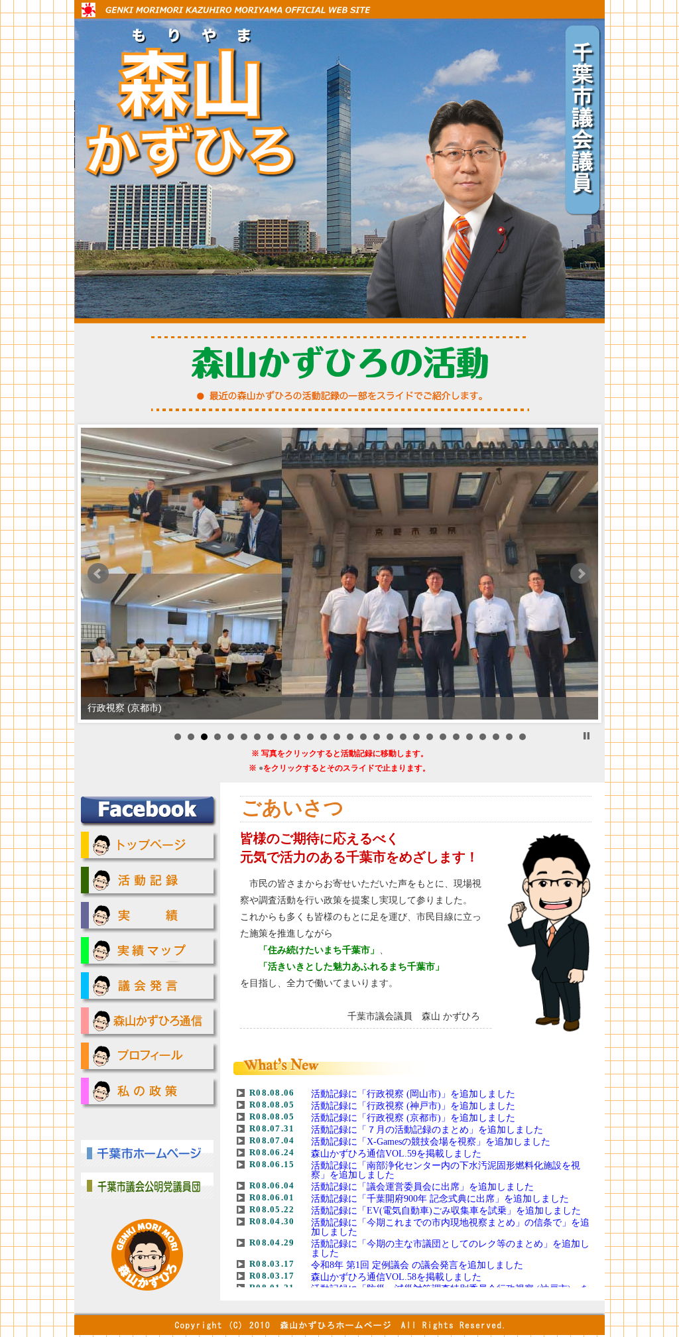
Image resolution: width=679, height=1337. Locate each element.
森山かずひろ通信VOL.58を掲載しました (396, 1277)
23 (469, 736)
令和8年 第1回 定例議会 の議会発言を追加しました (417, 1265)
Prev (98, 573)
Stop (586, 735)
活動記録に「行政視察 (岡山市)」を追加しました (413, 1094)
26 (509, 736)
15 (363, 736)
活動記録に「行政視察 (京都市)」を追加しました (413, 1118)
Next (580, 573)
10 (297, 736)
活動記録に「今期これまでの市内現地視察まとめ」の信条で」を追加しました (450, 1227)
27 (522, 736)
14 (350, 736)
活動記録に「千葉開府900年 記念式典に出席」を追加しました (440, 1199)
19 (416, 736)
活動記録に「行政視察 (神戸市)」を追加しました (413, 1106)
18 (403, 736)
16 (376, 736)
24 (482, 736)
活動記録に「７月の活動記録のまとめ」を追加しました (427, 1130)
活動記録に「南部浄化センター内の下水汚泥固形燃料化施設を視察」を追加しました (445, 1170)
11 (310, 736)
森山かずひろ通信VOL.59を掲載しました (396, 1154)
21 (443, 736)
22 (456, 736)
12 (323, 736)
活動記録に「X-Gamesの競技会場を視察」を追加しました (430, 1142)
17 (390, 736)
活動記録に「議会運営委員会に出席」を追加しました (422, 1187)
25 (496, 736)
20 (429, 736)
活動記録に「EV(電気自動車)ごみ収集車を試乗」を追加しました (446, 1211)
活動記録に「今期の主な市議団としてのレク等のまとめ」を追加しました (450, 1248)
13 (337, 736)
